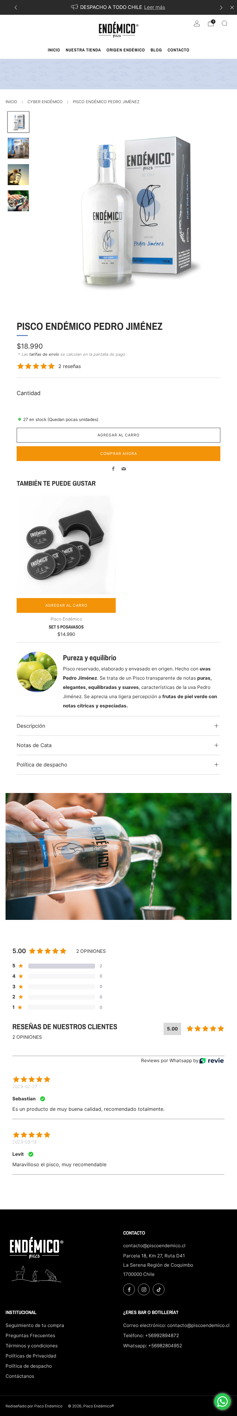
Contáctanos (20, 1376)
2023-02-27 (24, 1086)
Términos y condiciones (32, 1346)
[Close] (232, 7)
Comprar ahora (118, 453)
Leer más (154, 7)
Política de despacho (29, 1366)
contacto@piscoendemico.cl (154, 1245)
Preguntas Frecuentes (30, 1335)
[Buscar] (225, 23)
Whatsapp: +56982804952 (152, 1346)
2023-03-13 (24, 1141)
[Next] (221, 7)
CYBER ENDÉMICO (45, 101)
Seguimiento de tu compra (35, 1325)
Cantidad (28, 393)
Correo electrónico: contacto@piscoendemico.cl (176, 1325)
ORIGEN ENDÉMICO (125, 50)
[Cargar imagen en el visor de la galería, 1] (18, 122)
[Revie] (211, 1060)
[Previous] (16, 7)
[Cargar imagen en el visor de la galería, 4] (18, 201)
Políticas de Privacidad (31, 1356)
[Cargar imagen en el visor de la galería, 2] (18, 148)
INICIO (11, 101)
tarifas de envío (44, 354)
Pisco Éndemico (48, 1406)
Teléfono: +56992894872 (151, 1335)
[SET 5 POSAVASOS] (66, 545)
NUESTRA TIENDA (83, 50)
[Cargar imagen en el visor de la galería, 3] (18, 174)
